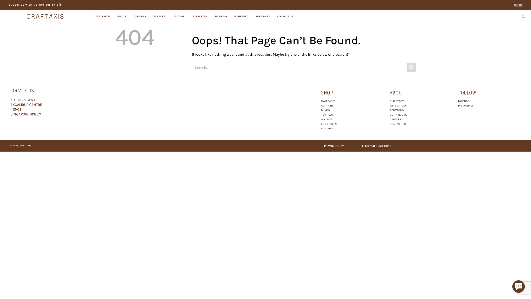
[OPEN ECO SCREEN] (210, 14)
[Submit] (411, 67)
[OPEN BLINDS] (129, 14)
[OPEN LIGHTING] (187, 14)
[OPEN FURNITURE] (251, 14)
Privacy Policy (334, 145)
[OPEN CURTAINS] (149, 14)
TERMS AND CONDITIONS (375, 145)
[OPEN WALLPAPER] (113, 14)
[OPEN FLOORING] (230, 14)
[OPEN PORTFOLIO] (273, 14)
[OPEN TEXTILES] (168, 14)
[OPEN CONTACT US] (296, 14)
